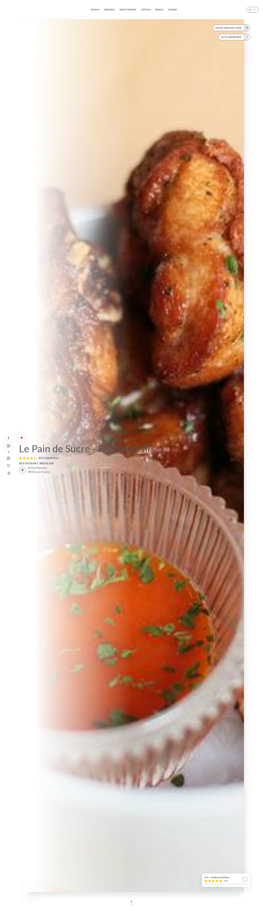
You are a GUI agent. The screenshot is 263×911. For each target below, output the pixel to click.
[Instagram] (8, 446)
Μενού (159, 9)
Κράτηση (109, 9)
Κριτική (146, 9)
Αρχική (95, 9)
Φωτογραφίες (128, 9)
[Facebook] (8, 438)
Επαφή (172, 9)
